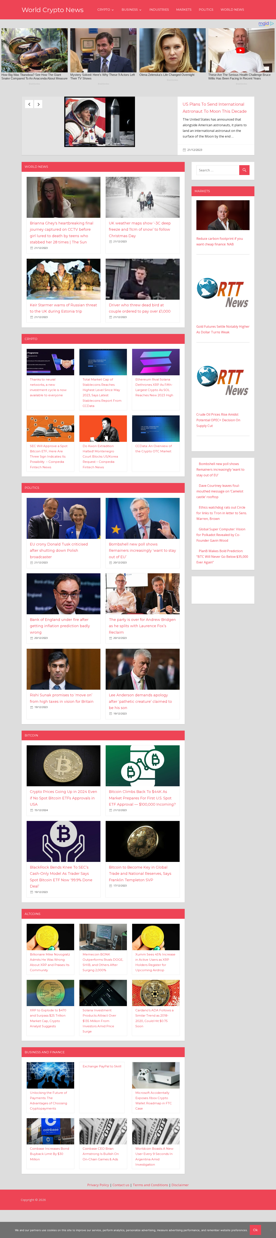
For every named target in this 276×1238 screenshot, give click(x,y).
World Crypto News (52, 10)
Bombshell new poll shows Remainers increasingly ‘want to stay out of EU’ (142, 575)
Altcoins (32, 938)
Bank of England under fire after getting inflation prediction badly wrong (60, 650)
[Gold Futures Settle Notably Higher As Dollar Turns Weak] (223, 292)
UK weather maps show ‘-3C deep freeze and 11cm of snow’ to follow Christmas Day (140, 254)
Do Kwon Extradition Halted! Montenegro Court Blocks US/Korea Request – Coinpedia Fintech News (100, 480)
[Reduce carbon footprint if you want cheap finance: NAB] (223, 227)
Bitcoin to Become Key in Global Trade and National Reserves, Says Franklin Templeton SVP (140, 897)
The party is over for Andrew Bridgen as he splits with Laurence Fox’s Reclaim (142, 650)
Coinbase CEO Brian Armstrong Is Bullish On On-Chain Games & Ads (101, 1178)
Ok (255, 1230)
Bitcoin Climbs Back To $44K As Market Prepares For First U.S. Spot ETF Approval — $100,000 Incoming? (142, 822)
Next (38, 104)
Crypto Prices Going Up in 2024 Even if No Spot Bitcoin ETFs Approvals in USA (63, 822)
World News (232, 9)
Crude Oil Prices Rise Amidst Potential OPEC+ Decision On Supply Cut (218, 444)
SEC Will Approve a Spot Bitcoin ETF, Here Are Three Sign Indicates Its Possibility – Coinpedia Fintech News (48, 480)
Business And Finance (45, 1076)
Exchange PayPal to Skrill (102, 1091)
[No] (271, 1230)
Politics (206, 9)
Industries (159, 9)
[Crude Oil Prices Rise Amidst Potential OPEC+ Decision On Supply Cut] (223, 380)
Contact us (121, 1209)
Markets (184, 9)
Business (130, 9)
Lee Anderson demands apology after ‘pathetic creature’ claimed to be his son (140, 725)
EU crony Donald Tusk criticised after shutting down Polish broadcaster (214, 111)
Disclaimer (180, 1209)
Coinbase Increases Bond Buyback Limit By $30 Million (49, 1178)
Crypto (103, 9)
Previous (29, 104)
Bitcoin (31, 760)
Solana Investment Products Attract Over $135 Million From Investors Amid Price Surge (99, 1045)
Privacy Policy (98, 1209)
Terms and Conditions (150, 1209)
